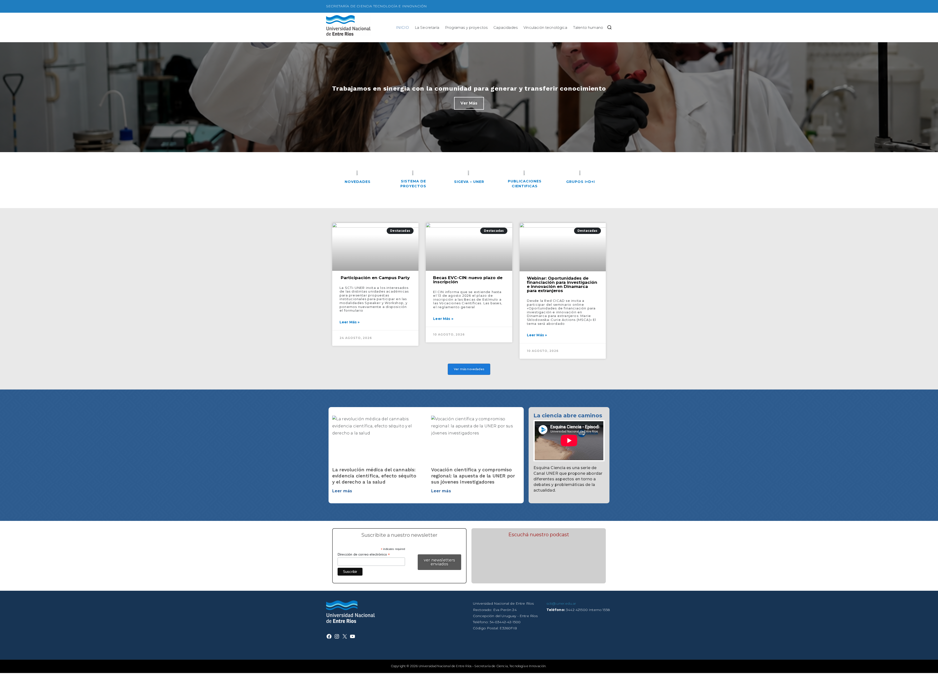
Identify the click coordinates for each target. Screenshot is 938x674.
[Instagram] (337, 636)
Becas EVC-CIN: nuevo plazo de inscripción (467, 279)
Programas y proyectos (466, 27)
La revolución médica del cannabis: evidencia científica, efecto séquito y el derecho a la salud (374, 476)
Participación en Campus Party (375, 277)
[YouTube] (352, 636)
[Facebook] (329, 636)
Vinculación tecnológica (545, 27)
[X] (345, 636)
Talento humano (588, 27)
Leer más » (350, 322)
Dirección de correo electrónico (364, 554)
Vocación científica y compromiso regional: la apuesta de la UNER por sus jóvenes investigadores (473, 476)
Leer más (342, 491)
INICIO (402, 27)
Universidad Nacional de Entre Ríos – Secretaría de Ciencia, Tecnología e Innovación (482, 666)
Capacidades (505, 27)
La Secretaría (427, 27)
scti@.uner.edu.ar (561, 603)
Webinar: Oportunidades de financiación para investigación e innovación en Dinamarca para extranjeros (562, 284)
